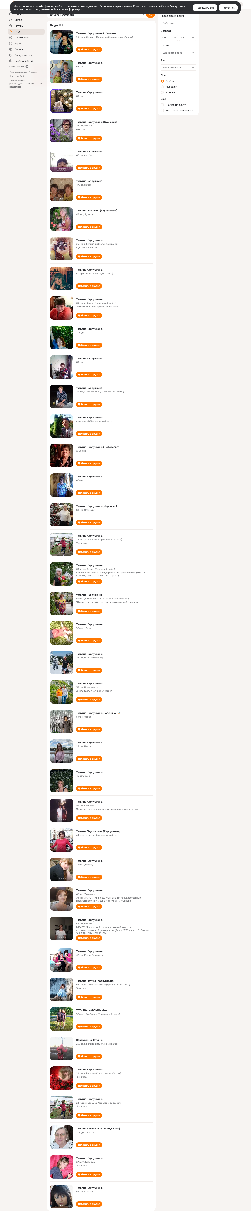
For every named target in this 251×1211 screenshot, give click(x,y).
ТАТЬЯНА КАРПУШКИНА (91, 1010)
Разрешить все (205, 7)
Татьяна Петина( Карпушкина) (95, 980)
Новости (14, 76)
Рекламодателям (18, 72)
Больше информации (68, 9)
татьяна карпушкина (89, 151)
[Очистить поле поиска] (143, 14)
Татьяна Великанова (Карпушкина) (98, 1128)
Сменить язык (16, 66)
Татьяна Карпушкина (89, 62)
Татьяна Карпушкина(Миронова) (96, 506)
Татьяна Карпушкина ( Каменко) (96, 33)
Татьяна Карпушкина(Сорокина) (96, 713)
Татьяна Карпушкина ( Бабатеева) (97, 447)
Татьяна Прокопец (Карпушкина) (96, 210)
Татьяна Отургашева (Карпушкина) (98, 831)
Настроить (228, 7)
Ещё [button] (22, 76)
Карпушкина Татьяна (89, 1040)
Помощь (33, 72)
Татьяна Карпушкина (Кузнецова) (97, 122)
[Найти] (150, 15)
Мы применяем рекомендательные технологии (25, 83)
